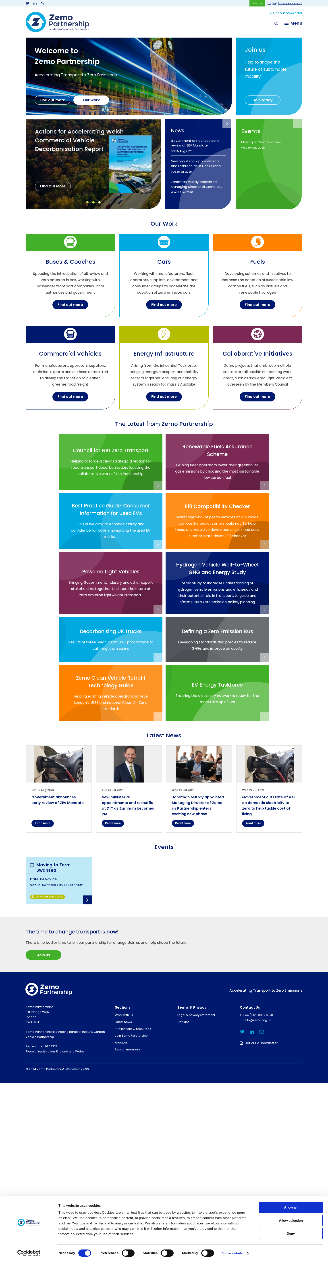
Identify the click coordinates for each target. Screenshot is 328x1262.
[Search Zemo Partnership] (276, 23)
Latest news (123, 1022)
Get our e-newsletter (261, 1043)
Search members (128, 1049)
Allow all (290, 1207)
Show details (232, 1253)
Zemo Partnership (57, 22)
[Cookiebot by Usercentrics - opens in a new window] (28, 1253)
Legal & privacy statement (196, 1015)
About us (121, 1042)
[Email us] (261, 1031)
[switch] (128, 1253)
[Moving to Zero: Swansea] (59, 881)
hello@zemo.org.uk (257, 1020)
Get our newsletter (287, 13)
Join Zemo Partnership (131, 1035)
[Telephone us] (42, 3)
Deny (291, 1233)
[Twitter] (27, 3)
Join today (263, 100)
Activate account (290, 3)
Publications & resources (133, 1029)
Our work (91, 100)
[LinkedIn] (35, 3)
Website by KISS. (77, 1069)
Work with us (124, 1015)
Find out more (52, 100)
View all (226, 123)
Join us (257, 3)
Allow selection (291, 1220)
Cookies (183, 1022)
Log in (272, 3)
